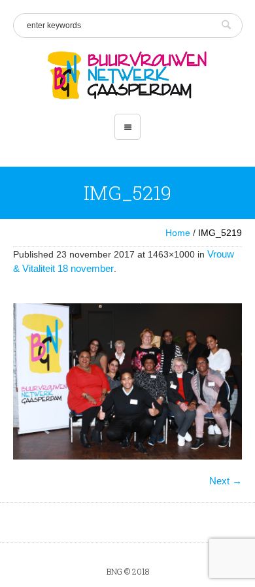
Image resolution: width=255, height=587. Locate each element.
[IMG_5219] (127, 381)
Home (177, 232)
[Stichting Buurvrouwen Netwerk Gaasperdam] (128, 76)
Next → (225, 480)
